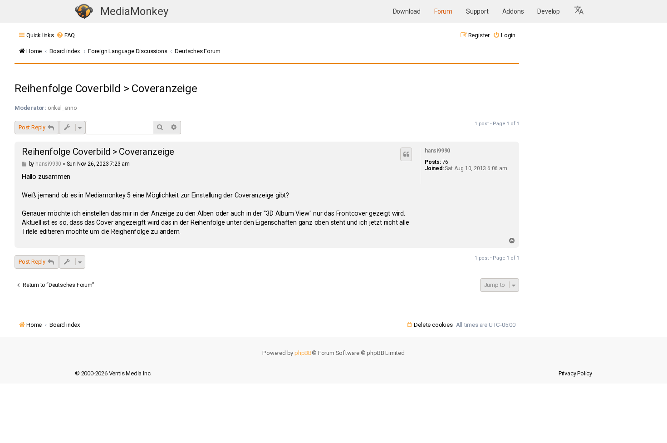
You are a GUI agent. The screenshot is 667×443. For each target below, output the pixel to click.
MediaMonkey (134, 11)
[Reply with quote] (406, 154)
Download (407, 11)
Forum (443, 11)
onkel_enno (62, 107)
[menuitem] (65, 35)
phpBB (303, 352)
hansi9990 (437, 151)
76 (445, 162)
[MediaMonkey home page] (84, 11)
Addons (513, 11)
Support (477, 11)
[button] (579, 11)
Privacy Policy (575, 373)
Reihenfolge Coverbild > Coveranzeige (106, 88)
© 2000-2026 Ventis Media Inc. (113, 373)
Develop (548, 11)
